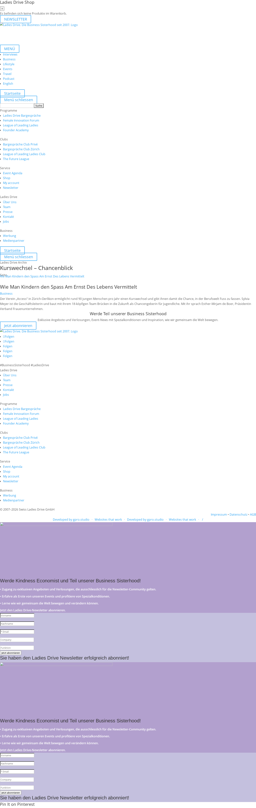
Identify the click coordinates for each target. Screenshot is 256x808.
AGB (253, 514)
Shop (6, 178)
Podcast (8, 79)
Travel (7, 74)
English (8, 84)
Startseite (12, 93)
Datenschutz (238, 514)
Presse (8, 212)
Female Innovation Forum (21, 120)
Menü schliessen (18, 99)
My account (11, 183)
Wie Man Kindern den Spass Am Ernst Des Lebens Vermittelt (68, 286)
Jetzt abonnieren (18, 325)
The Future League (16, 159)
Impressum (219, 514)
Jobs (6, 221)
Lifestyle (8, 64)
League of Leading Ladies (20, 125)
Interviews (10, 54)
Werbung (9, 236)
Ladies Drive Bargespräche (22, 115)
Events (7, 69)
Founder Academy (16, 130)
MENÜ (9, 48)
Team (6, 207)
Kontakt (8, 217)
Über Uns (9, 202)
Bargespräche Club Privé (20, 144)
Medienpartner (13, 241)
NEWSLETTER (15, 19)
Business (9, 59)
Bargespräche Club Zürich (21, 149)
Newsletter (10, 188)
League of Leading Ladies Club (24, 154)
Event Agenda (12, 173)
